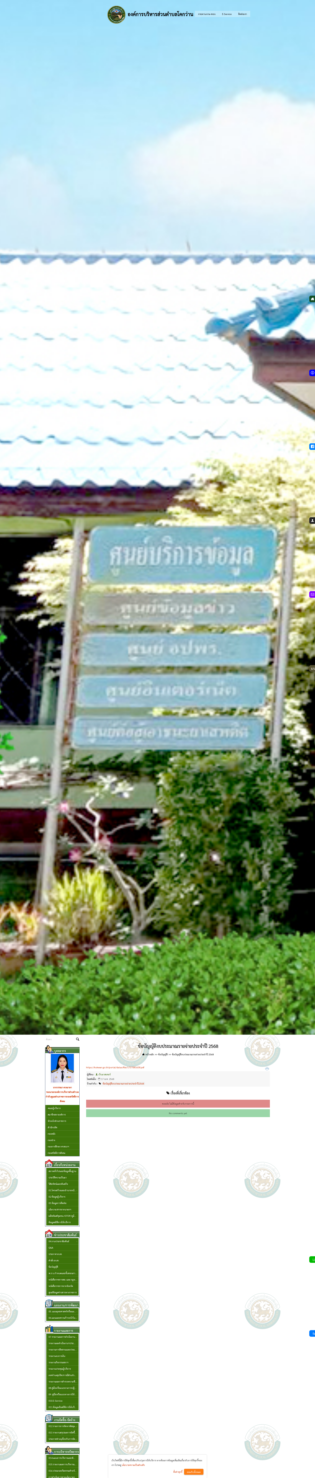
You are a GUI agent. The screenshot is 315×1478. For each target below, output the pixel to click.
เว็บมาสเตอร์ (105, 1074)
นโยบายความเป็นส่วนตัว (133, 1464)
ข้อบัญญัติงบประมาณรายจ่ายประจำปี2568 (123, 1083)
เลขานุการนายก (62, 1091)
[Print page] (267, 1069)
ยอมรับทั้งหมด (194, 1471)
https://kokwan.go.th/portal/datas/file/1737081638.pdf (115, 1067)
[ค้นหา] (78, 1039)
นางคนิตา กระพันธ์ (62, 1087)
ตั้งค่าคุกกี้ (177, 1471)
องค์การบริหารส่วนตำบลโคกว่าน (159, 14)
